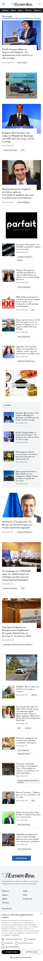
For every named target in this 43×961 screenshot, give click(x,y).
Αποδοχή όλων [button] (11, 952)
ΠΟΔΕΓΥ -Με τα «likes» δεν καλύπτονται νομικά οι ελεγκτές (27, 689)
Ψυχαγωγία (38, 10)
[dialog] (21, 936)
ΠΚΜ (33, 800)
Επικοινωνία (7, 909)
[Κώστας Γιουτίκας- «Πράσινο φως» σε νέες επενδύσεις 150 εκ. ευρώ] (8, 798)
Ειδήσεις (5, 10)
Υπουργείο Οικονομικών (25, 257)
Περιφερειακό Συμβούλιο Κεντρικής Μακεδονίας (18, 644)
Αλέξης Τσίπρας (22, 62)
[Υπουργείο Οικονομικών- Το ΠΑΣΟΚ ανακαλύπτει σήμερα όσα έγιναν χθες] (8, 250)
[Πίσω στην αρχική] (21, 4)
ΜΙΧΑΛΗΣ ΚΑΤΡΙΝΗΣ (23, 202)
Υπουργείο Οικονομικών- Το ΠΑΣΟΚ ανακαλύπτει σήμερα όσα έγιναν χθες (28, 247)
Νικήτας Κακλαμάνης (24, 287)
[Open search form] (39, 4)
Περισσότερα (21, 858)
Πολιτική (28, 10)
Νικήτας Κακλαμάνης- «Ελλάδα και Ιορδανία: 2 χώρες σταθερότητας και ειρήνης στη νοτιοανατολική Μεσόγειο (27, 275)
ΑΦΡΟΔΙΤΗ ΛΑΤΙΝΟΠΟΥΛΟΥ (26, 361)
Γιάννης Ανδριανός (23, 750)
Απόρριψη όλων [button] (31, 952)
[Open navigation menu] (3, 4)
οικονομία (28, 728)
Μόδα (25, 891)
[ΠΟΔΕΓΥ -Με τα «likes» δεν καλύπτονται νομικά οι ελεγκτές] (8, 692)
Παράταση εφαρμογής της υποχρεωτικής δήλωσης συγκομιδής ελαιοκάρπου (26, 740)
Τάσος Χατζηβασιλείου (24, 849)
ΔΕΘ (23, 150)
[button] (21, 957)
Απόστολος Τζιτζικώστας (24, 532)
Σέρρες (13, 10)
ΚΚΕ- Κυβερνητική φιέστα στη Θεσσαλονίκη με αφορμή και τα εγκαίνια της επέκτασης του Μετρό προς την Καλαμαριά (28, 301)
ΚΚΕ (33, 310)
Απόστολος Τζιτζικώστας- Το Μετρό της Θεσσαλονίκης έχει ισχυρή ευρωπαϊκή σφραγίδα (17, 525)
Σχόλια (20, 10)
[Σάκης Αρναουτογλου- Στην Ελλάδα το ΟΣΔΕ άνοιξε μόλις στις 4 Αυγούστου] (8, 817)
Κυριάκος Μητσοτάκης (10, 150)
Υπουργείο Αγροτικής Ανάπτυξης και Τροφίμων (28, 781)
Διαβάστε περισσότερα (12, 935)
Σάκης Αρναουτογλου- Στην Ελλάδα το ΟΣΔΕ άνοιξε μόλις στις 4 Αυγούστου (28, 815)
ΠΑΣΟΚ (20, 260)
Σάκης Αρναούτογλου (24, 336)
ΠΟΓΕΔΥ (34, 695)
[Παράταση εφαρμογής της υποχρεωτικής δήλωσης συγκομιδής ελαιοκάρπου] (8, 743)
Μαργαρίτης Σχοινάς (24, 754)
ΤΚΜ (23, 588)
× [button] (40, 913)
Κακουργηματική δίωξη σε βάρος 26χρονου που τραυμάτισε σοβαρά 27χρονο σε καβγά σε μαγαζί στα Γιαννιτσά (27, 476)
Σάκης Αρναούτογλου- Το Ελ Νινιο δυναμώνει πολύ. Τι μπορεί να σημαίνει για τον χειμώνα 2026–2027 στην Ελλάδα (28, 324)
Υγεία (25, 895)
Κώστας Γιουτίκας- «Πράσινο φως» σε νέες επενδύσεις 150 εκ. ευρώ (28, 795)
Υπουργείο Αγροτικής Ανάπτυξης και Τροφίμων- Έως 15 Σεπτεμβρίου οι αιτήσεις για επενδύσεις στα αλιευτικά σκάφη (27, 768)
